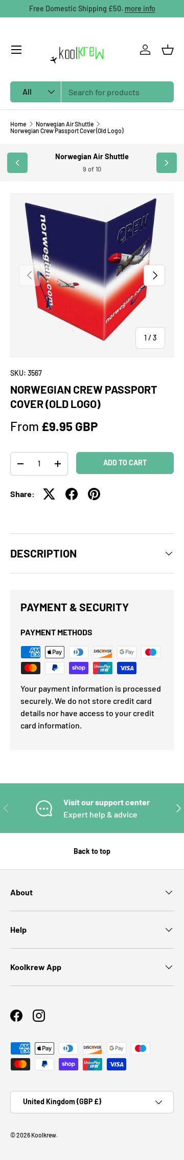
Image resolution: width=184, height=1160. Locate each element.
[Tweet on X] (49, 494)
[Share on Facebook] (71, 494)
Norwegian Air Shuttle (65, 124)
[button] (167, 49)
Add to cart (125, 462)
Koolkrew (43, 1134)
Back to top (92, 851)
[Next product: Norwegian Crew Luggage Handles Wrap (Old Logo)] (166, 163)
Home (18, 124)
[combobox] (92, 91)
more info (140, 8)
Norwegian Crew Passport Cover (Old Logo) (66, 130)
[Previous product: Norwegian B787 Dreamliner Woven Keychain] (17, 163)
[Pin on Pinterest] (94, 494)
